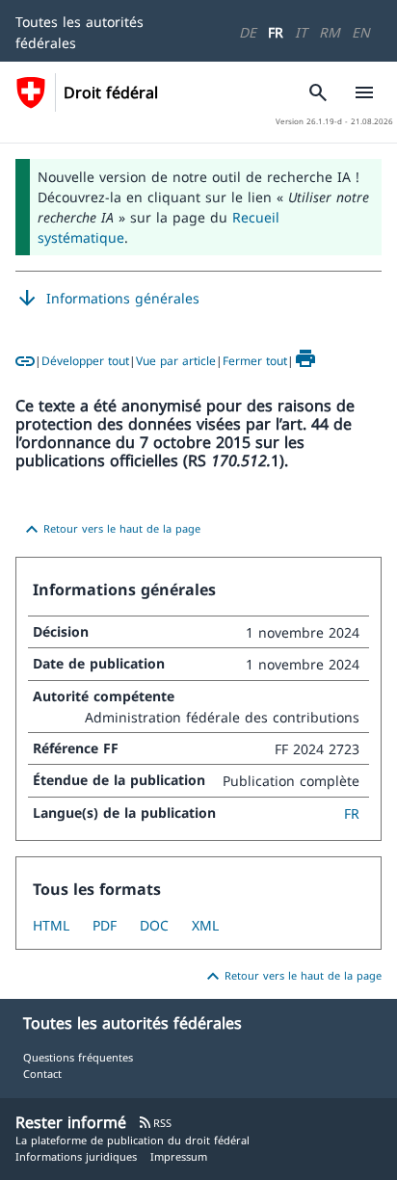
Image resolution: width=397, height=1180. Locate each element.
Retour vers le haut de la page (110, 529)
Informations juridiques (76, 1156)
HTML (51, 925)
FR (275, 32)
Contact (42, 1073)
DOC (154, 925)
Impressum (178, 1156)
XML (205, 925)
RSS (155, 1122)
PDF (105, 925)
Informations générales (107, 298)
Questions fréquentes (78, 1057)
